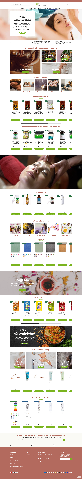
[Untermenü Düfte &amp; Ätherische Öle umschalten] (52, 8)
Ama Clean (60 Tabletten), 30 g (16, 143)
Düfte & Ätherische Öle (47, 8)
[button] (71, 4)
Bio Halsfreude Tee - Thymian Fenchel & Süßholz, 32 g (27, 314)
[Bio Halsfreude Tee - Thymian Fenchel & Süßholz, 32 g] (27, 306)
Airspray (53, 235)
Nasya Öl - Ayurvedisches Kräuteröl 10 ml (15, 208)
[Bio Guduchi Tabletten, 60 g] (39, 135)
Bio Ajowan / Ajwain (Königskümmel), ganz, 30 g (27, 113)
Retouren (11, 465)
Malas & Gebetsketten (53, 91)
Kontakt (11, 455)
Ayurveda (22, 8)
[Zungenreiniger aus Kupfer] (39, 376)
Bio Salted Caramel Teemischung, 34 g (15, 314)
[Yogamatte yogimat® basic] (15, 247)
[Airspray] (53, 228)
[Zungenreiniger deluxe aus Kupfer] (15, 376)
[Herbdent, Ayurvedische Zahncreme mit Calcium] (27, 376)
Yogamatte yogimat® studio (51, 259)
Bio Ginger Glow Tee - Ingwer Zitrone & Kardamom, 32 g (39, 314)
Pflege (35, 8)
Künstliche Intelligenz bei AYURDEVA (16, 466)
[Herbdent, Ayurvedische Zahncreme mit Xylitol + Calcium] (50, 376)
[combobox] (20, 4)
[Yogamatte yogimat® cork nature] (62, 247)
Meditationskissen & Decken (28, 92)
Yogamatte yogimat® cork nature (62, 255)
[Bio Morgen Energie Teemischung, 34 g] (50, 306)
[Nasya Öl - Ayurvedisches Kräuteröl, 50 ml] (50, 199)
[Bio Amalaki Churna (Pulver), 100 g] (62, 135)
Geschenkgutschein (30, 455)
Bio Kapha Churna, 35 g (50, 112)
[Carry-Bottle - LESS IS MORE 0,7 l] (50, 406)
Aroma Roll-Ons (66, 235)
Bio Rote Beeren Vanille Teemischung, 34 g (62, 314)
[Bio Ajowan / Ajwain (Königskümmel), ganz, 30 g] (27, 105)
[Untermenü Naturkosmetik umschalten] (42, 8)
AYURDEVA (13, 475)
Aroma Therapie (28, 235)
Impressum (12, 457)
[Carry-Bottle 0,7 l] (27, 406)
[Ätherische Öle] (41, 228)
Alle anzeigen (41, 98)
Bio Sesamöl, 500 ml (27, 206)
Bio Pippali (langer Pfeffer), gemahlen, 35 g (39, 113)
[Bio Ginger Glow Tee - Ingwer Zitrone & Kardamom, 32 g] (39, 306)
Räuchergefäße (41, 91)
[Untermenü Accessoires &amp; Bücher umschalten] (60, 8)
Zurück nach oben (40, 449)
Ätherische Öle (41, 235)
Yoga (26, 8)
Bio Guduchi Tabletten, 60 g (39, 143)
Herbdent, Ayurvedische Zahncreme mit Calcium (27, 384)
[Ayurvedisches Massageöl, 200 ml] (62, 199)
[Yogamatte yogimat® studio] (50, 247)
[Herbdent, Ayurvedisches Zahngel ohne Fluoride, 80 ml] (62, 376)
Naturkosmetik (39, 8)
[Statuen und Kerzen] (66, 85)
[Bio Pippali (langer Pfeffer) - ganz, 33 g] (62, 105)
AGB (11, 458)
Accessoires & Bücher (56, 8)
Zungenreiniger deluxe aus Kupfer (15, 384)
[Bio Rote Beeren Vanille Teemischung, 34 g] (62, 306)
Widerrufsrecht (13, 463)
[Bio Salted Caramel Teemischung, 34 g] (15, 306)
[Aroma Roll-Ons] (66, 228)
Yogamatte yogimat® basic (15, 259)
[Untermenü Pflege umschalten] (36, 8)
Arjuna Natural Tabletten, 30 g (51, 143)
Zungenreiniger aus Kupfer (39, 384)
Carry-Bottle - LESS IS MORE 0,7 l (51, 414)
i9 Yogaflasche (15, 421)
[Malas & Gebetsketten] (53, 85)
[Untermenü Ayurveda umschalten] (24, 8)
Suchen (11, 454)
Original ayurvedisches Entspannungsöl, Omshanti (39, 208)
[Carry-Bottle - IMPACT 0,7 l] (62, 406)
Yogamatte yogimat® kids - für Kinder (27, 259)
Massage (30, 8)
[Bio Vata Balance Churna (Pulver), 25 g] (15, 105)
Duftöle (16, 235)
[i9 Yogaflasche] (15, 406)
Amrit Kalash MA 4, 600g (27, 142)
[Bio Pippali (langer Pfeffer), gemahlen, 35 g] (39, 105)
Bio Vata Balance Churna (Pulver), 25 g (15, 113)
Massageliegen (16, 91)
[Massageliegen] (15, 85)
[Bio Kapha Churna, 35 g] (50, 105)
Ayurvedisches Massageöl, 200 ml (62, 207)
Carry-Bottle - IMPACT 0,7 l (62, 414)
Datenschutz (12, 461)
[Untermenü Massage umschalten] (32, 8)
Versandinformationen (14, 460)
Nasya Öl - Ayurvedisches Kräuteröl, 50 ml (51, 208)
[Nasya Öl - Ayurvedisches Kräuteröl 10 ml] (15, 199)
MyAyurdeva (29, 454)
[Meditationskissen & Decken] (28, 85)
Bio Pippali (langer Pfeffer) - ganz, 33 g (62, 113)
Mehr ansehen (24, 343)
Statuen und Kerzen (66, 91)
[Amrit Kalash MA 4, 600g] (27, 135)
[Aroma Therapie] (28, 228)
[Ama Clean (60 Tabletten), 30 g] (15, 135)
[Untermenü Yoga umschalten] (27, 8)
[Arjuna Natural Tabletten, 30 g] (50, 135)
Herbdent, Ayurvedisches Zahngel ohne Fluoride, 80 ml (62, 384)
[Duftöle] (15, 228)
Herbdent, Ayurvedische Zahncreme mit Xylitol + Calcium (50, 384)
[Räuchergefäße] (41, 85)
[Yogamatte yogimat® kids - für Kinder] (27, 247)
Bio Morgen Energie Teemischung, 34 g (50, 314)
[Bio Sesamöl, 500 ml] (27, 199)
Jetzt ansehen (22, 31)
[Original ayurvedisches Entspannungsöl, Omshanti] (39, 199)
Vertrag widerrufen (13, 468)
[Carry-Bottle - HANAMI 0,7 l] (39, 406)
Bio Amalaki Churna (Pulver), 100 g (62, 143)
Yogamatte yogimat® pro (39, 259)
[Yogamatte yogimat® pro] (39, 247)
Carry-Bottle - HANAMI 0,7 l (39, 414)
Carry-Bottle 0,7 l (27, 417)
